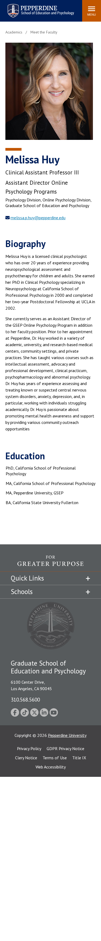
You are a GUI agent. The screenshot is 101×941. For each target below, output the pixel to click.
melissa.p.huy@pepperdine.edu (38, 217)
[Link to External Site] (50, 563)
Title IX (79, 757)
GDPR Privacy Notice (65, 748)
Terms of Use (55, 757)
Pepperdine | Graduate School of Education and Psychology (36, 7)
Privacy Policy (29, 748)
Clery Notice (26, 757)
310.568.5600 (25, 699)
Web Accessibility (51, 767)
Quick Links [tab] (27, 578)
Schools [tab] (22, 591)
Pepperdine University (67, 735)
